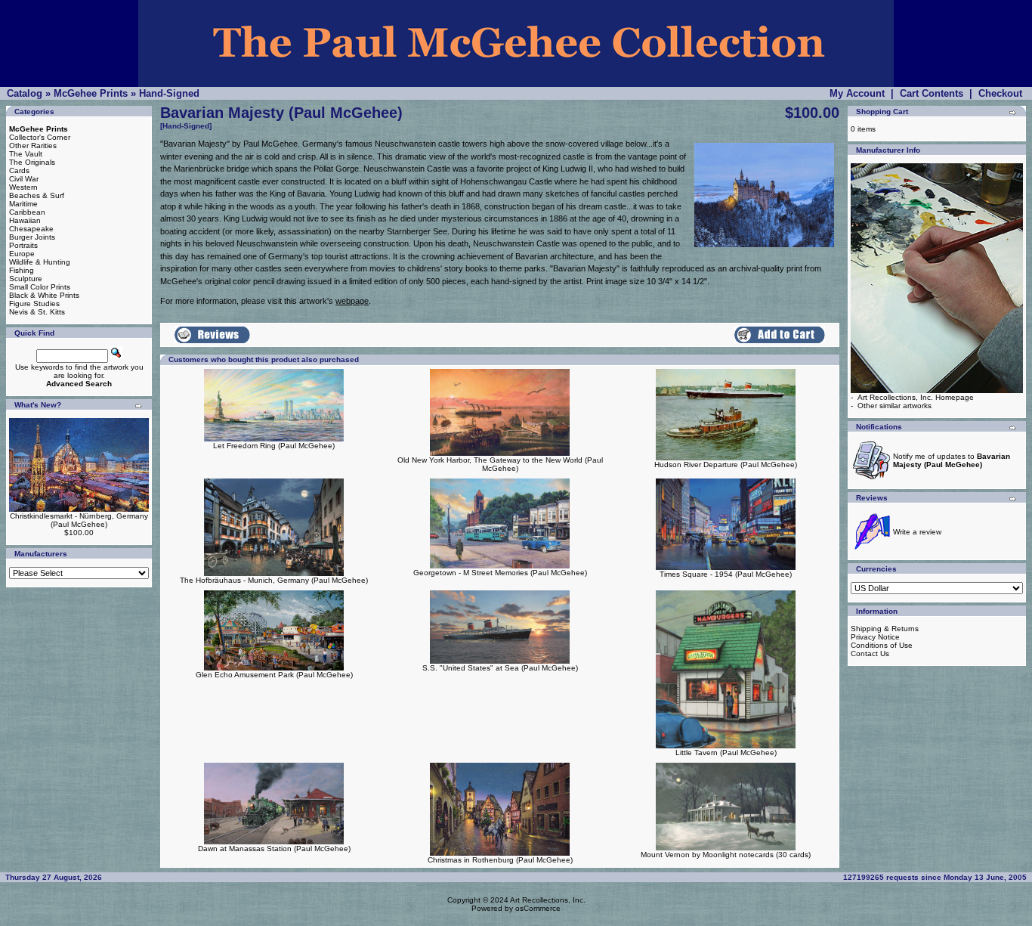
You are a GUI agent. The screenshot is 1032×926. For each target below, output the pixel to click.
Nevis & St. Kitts (37, 312)
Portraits (23, 245)
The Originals (32, 162)
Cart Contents (931, 93)
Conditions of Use (882, 645)
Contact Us (870, 653)
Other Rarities (33, 145)
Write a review (917, 532)
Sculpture (25, 278)
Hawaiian (25, 220)
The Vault (25, 154)
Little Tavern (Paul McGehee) (726, 752)
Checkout (1000, 93)
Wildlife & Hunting (39, 262)
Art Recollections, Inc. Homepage (915, 397)
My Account (857, 93)
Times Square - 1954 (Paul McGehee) (726, 574)
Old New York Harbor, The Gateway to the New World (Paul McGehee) (500, 464)
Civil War (24, 179)
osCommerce (538, 908)
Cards (19, 170)
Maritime (23, 204)
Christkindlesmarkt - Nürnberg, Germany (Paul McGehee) (79, 520)
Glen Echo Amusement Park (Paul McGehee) (274, 674)
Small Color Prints (39, 287)
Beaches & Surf (36, 195)
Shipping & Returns (885, 628)
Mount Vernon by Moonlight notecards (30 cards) (726, 854)
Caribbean (27, 212)
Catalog (24, 93)
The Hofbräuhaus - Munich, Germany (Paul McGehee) (274, 580)
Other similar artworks (894, 405)
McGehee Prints (91, 93)
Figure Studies (34, 303)
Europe (22, 253)
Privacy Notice (875, 637)
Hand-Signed (169, 93)
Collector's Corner (39, 137)
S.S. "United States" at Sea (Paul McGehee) (500, 668)
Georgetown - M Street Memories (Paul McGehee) (500, 572)
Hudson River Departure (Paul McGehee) (725, 464)
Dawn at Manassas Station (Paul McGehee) (274, 848)
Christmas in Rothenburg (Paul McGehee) (500, 860)
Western (23, 187)
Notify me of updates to (951, 460)
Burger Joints (32, 237)
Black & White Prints (44, 295)
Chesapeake (31, 229)
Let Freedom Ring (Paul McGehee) (274, 445)
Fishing (21, 270)
